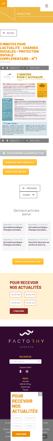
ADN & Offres (25, 384)
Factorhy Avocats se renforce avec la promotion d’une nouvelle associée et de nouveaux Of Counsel (38, 243)
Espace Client (25, 367)
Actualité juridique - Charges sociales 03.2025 (13, 228)
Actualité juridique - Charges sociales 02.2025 (38, 228)
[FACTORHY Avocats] (3, 3)
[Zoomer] (27, 67)
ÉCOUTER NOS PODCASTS (20, 162)
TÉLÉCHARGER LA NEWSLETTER (25, 153)
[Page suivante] (7, 67)
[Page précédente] (3, 67)
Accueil (25, 381)
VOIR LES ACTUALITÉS (28, 261)
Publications (33, 239)
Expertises (25, 387)
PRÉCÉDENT (32, 188)
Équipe (25, 389)
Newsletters (7, 224)
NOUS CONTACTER (16, 171)
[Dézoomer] (22, 67)
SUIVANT (26, 195)
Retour (10, 33)
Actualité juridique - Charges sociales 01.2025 (13, 243)
